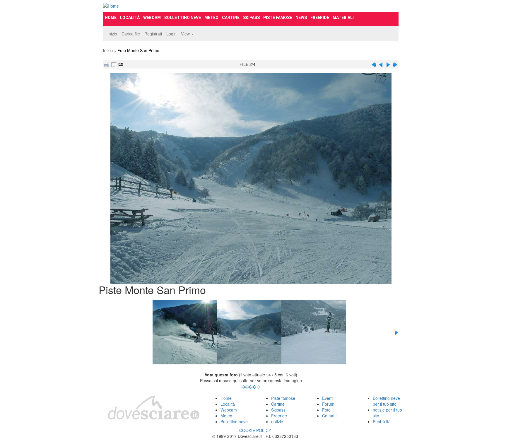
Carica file (131, 34)
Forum (328, 404)
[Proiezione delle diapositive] (120, 64)
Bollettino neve (182, 17)
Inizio (112, 34)
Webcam (152, 17)
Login (171, 34)
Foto (326, 410)
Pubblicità (382, 421)
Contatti (329, 416)
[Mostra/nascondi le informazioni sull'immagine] (113, 64)
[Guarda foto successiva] (388, 64)
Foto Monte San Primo (138, 50)
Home (111, 17)
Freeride (319, 17)
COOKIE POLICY (255, 430)
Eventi (328, 398)
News (301, 17)
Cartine (231, 17)
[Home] (149, 6)
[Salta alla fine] (395, 64)
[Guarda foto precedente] (381, 64)
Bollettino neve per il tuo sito (386, 401)
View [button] (186, 34)
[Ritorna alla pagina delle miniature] (106, 64)
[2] (247, 387)
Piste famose (277, 17)
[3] (251, 387)
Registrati (153, 34)
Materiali (343, 17)
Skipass (251, 17)
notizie (277, 421)
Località (130, 17)
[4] (255, 387)
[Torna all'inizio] (374, 64)
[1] (243, 387)
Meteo (211, 17)
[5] (258, 387)
